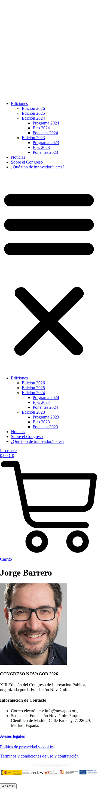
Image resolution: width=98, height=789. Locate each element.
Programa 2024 (46, 123)
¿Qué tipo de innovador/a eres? (37, 167)
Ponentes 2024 (45, 132)
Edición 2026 (33, 108)
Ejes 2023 (41, 147)
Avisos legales (12, 736)
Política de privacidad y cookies (27, 747)
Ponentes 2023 (45, 152)
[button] (49, 272)
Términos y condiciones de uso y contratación (39, 756)
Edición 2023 (33, 137)
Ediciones (19, 103)
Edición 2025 (33, 113)
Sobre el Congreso (27, 162)
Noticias (18, 157)
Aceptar (8, 786)
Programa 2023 (46, 142)
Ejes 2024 (41, 128)
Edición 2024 (33, 118)
